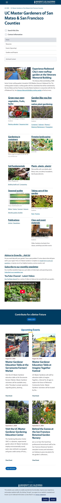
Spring (15, 209)
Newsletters (16, 223)
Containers (34, 124)
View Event (9, 396)
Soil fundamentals (16, 166)
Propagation (49, 127)
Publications (13, 220)
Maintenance (41, 127)
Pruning (37, 214)
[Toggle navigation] (7, 2)
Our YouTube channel (11, 279)
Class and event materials (38, 221)
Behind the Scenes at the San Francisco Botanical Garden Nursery (42, 433)
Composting (23, 184)
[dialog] (30, 495)
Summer (20, 209)
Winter (10, 209)
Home (7, 40)
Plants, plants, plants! (41, 166)
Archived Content (11, 59)
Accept (53, 499)
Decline (45, 499)
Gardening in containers (14, 138)
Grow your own (16, 97)
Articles (10, 223)
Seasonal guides (15, 190)
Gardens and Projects (12, 52)
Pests (32, 214)
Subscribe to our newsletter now (14, 272)
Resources (8, 44)
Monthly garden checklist (15, 213)
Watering (34, 127)
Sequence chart (23, 124)
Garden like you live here (41, 99)
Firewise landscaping (40, 136)
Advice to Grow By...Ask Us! (17, 255)
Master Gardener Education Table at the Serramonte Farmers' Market (17, 366)
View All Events (11, 468)
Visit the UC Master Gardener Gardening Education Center (16, 431)
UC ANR (7, 8)
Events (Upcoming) (11, 48)
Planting (47, 124)
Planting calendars (13, 124)
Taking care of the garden (39, 192)
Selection (41, 124)
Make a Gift (31, 319)
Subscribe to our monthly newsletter (21, 266)
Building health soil (13, 184)
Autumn (26, 209)
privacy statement (41, 494)
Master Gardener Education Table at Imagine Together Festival (41, 366)
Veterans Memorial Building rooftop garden (29, 90)
